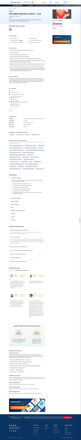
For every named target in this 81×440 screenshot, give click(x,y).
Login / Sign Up (56, 432)
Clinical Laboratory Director (29, 159)
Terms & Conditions (12, 437)
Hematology (12, 134)
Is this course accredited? (15, 237)
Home (10, 8)
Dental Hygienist (30, 154)
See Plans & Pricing (18, 407)
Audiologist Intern (13, 166)
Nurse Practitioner (24, 161)
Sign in (65, 2)
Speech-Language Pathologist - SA (16, 147)
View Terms (38, 343)
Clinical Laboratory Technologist (16, 159)
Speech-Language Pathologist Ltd (31, 164)
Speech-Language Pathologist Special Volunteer (35, 150)
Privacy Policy (19, 437)
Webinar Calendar (36, 427)
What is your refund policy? (15, 257)
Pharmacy (66, 429)
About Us (46, 427)
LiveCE (50, 2)
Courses (44, 2)
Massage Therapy (68, 432)
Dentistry (66, 430)
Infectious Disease (19, 134)
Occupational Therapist (34, 157)
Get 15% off (67, 417)
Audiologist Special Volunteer (15, 152)
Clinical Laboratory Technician (30, 145)
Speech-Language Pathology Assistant (17, 150)
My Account (56, 427)
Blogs (34, 432)
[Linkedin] (13, 430)
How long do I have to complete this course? (18, 261)
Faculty (46, 429)
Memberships (35, 429)
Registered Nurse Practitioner (15, 157)
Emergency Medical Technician (31, 166)
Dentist (30, 161)
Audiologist (41, 147)
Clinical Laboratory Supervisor (15, 168)
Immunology (27, 134)
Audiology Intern (41, 145)
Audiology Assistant (39, 168)
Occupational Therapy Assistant (31, 147)
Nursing (66, 427)
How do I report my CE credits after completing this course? (21, 250)
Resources (57, 2)
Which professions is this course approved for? (19, 246)
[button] (40, 5)
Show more (11, 110)
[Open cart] (69, 2)
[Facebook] (9, 430)
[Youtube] (15, 430)
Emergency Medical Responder (28, 152)
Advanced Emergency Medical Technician (17, 154)
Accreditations (36, 430)
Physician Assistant (37, 161)
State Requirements (35, 134)
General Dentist (21, 166)
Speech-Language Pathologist (28, 168)
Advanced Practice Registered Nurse (16, 164)
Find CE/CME (35, 434)
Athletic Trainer (25, 157)
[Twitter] (11, 430)
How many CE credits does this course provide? (19, 230)
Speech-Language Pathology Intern (16, 145)
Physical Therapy (68, 434)
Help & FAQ (56, 429)
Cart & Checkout (56, 430)
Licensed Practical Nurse (14, 161)
